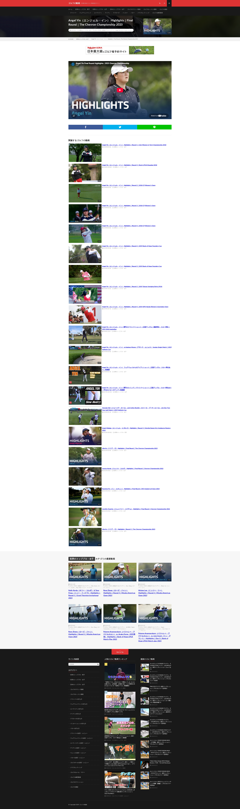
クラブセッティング (143, 13)
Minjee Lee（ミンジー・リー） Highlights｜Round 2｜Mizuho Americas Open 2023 (154, 593)
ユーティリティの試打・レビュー (80, 743)
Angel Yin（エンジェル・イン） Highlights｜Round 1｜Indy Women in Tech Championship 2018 (134, 145)
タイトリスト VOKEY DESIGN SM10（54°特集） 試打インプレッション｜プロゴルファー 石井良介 (160, 742)
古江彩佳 (128, 627)
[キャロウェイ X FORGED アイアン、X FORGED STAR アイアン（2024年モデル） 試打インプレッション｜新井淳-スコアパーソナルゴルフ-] (145, 711)
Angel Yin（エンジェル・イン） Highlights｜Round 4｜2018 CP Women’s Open (128, 226)
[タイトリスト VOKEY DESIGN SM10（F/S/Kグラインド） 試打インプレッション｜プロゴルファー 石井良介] (145, 775)
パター (133, 13)
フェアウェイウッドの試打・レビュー (81, 738)
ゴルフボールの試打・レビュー (79, 762)
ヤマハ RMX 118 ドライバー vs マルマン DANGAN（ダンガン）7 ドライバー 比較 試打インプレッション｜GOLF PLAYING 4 (120, 791)
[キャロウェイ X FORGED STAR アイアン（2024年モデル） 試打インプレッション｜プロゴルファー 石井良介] (145, 733)
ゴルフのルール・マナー (77, 772)
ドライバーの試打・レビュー (78, 733)
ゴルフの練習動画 (157, 13)
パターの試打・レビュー (77, 757)
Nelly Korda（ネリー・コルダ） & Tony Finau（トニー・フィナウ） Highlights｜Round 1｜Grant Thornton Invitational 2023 (84, 594)
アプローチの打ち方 (76, 718)
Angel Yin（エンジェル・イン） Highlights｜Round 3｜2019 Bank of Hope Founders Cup (132, 266)
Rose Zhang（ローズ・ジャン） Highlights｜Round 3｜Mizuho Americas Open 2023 (119, 593)
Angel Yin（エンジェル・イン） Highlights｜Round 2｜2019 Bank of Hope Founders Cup (132, 246)
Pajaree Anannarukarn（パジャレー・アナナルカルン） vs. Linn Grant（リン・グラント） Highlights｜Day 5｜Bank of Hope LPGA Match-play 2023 (154, 637)
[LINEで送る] (154, 127)
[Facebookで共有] (85, 127)
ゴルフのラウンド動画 (133, 9)
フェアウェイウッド (85, 13)
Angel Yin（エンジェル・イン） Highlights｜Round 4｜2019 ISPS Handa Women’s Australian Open (135, 307)
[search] (98, 664)
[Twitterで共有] (120, 127)
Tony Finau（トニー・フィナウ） (84, 587)
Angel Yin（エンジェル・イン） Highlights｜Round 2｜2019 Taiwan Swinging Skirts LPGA (132, 286)
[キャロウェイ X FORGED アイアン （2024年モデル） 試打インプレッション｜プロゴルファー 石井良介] (145, 723)
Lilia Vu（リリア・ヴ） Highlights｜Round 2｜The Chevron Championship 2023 (128, 529)
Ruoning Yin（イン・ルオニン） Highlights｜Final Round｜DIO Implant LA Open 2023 (131, 489)
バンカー (125, 13)
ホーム (70, 9)
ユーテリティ (98, 13)
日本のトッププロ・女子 (117, 9)
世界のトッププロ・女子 (100, 9)
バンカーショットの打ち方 (78, 723)
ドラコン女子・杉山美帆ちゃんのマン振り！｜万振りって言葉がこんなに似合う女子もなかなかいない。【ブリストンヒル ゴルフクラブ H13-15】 (120, 763)
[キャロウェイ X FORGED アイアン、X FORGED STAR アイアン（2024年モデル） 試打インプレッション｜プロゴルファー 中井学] (145, 678)
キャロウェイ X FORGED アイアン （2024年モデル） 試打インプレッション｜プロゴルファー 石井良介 (161, 721)
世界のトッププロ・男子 (82, 9)
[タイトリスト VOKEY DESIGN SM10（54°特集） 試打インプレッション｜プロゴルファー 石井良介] (145, 744)
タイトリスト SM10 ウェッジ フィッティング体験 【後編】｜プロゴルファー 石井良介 (160, 783)
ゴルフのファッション (76, 782)
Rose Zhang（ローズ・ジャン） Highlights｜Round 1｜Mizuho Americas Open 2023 (84, 634)
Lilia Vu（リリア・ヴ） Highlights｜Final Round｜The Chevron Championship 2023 (130, 448)
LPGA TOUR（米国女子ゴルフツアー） (104, 30)
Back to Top (120, 652)
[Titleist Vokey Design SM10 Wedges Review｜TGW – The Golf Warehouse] (145, 764)
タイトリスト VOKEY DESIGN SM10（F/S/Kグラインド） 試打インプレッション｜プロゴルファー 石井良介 (160, 773)
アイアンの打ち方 (75, 714)
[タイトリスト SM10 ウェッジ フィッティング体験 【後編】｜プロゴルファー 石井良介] (145, 785)
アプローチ (116, 13)
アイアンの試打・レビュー (78, 748)
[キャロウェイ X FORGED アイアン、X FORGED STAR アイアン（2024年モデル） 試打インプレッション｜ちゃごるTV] (145, 667)
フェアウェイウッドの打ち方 (78, 704)
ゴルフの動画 (83, 804)
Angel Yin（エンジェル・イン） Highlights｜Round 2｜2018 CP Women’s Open (128, 185)
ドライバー (73, 13)
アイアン (107, 13)
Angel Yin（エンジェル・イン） (123, 30)
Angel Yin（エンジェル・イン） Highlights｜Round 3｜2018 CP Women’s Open (128, 205)
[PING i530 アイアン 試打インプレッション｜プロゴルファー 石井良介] (145, 690)
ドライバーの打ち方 (76, 699)
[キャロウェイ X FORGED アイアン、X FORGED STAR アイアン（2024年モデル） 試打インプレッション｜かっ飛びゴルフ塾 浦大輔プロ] (145, 700)
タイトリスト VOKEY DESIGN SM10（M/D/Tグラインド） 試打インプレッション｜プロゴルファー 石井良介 (160, 752)
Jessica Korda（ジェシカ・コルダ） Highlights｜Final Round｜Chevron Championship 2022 (132, 468)
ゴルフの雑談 (163, 9)
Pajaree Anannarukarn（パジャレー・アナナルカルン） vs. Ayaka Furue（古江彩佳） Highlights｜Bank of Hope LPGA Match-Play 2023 (119, 635)
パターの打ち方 (75, 728)
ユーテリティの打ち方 (76, 709)
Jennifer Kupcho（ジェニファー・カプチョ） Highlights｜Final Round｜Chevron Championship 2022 (136, 509)
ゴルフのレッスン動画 (149, 9)
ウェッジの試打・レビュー (78, 753)
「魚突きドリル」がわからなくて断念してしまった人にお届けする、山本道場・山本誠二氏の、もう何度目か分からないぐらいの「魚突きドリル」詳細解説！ (120, 684)
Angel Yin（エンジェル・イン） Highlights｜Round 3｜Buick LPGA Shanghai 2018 (129, 165)
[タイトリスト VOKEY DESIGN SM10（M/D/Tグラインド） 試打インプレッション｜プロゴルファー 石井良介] (145, 754)
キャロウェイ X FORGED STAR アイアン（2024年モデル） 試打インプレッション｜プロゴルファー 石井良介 (161, 732)
